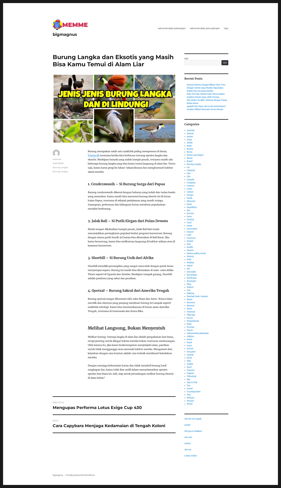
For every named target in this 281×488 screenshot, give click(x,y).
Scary (189, 345)
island (189, 265)
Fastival (190, 219)
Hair (189, 244)
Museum (191, 302)
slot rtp (187, 449)
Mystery (190, 305)
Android (190, 130)
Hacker (190, 241)
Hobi (189, 259)
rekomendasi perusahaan (205, 28)
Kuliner (190, 287)
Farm (189, 216)
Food (189, 222)
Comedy (190, 179)
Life (188, 290)
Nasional (191, 312)
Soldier (190, 364)
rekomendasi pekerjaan (172, 28)
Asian (189, 139)
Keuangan (191, 281)
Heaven (190, 250)
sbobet (187, 443)
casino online (190, 455)
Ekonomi (191, 201)
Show (189, 358)
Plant (189, 324)
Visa (189, 394)
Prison (190, 330)
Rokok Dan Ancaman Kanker (200, 91)
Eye (188, 210)
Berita (189, 152)
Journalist (191, 272)
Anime (190, 136)
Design (190, 195)
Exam (189, 204)
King (189, 284)
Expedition (192, 207)
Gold (189, 235)
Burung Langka (60, 167)
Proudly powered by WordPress (80, 475)
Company (191, 182)
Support (190, 373)
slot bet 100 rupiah (193, 419)
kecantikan (192, 275)
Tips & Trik (192, 382)
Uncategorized (193, 391)
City (188, 176)
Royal (189, 342)
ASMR (189, 142)
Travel (190, 388)
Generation (192, 229)
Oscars (190, 318)
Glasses (190, 232)
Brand (189, 161)
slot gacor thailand (193, 431)
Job (188, 268)
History (190, 256)
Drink (189, 198)
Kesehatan (192, 278)
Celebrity (191, 170)
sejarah (190, 355)
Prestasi (190, 327)
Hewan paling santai (196, 253)
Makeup (190, 293)
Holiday (190, 262)
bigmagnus (65, 34)
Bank (189, 146)
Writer (190, 404)
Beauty (190, 149)
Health (190, 247)
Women (190, 401)
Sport (189, 367)
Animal (190, 133)
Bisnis (190, 158)
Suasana (191, 370)
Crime (189, 189)
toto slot (188, 437)
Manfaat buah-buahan (197, 296)
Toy (188, 385)
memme (57, 159)
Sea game (191, 351)
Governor (191, 238)
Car (188, 167)
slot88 (187, 425)
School (190, 348)
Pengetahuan (193, 321)
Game (189, 225)
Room (189, 339)
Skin (189, 361)
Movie (189, 299)
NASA (189, 308)
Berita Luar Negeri (195, 155)
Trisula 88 (93, 155)
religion (190, 336)
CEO (188, 173)
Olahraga (191, 315)
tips (226, 28)
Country (190, 186)
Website (190, 398)
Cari (186, 58)
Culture (190, 192)
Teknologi (191, 376)
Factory (190, 213)
